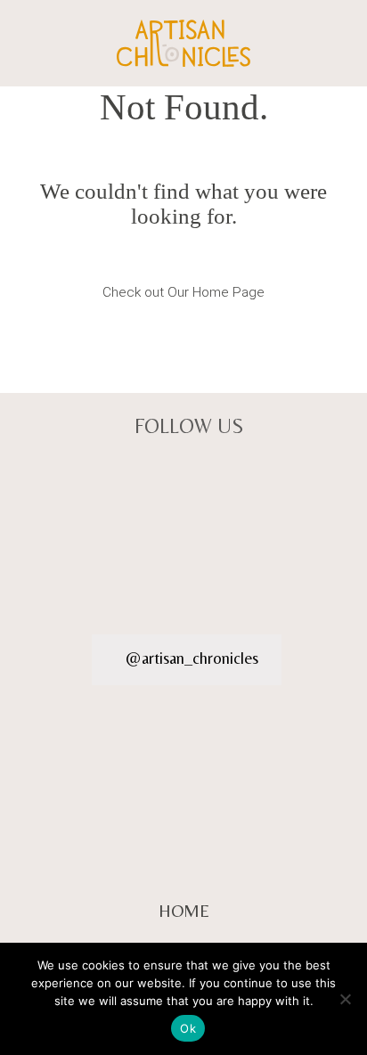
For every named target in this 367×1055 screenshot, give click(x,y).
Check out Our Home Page (183, 292)
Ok (188, 1028)
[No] (345, 999)
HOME (184, 910)
